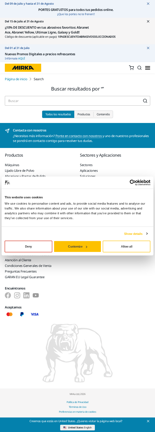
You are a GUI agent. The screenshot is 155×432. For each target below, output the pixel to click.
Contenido (103, 114)
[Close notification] (148, 4)
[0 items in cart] (131, 67)
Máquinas (12, 165)
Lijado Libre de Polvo (19, 170)
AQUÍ (21, 58)
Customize (75, 246)
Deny (28, 246)
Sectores (86, 165)
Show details (133, 233)
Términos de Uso (77, 407)
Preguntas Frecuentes (21, 271)
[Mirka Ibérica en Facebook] (8, 295)
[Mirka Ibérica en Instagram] (17, 295)
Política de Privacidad (77, 402)
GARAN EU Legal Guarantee (24, 277)
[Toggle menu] (147, 68)
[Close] (148, 421)
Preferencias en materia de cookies (77, 411)
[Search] (139, 67)
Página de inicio (16, 79)
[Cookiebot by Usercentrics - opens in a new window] (132, 182)
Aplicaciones (89, 170)
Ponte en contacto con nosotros (79, 136)
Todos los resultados (58, 114)
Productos (84, 114)
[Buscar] (145, 101)
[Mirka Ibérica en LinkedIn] (26, 295)
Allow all (126, 246)
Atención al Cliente (18, 260)
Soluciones (87, 176)
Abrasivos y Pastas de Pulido (25, 176)
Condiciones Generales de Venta (28, 265)
